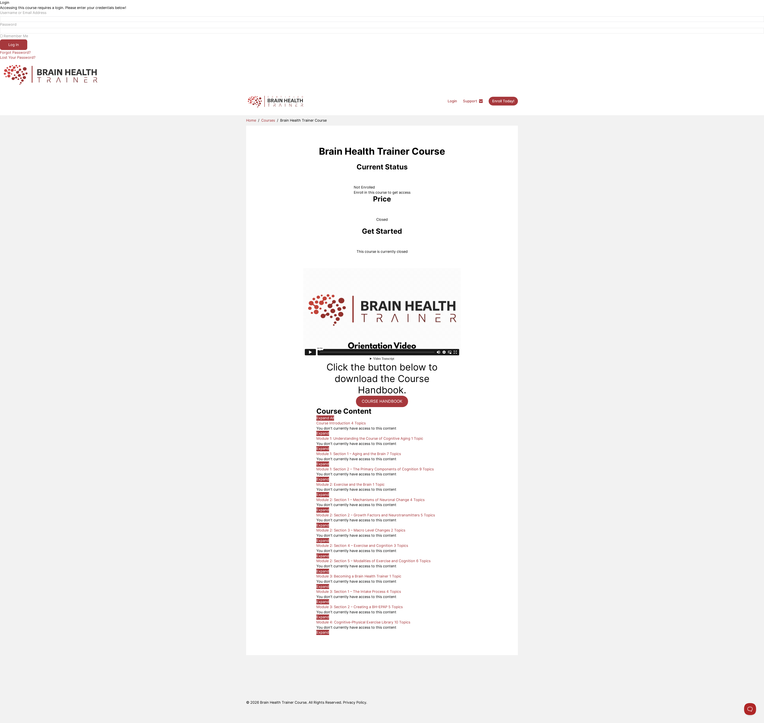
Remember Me (15, 36)
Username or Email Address (23, 13)
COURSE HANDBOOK (382, 401)
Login (452, 101)
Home (251, 120)
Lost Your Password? (17, 57)
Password (8, 24)
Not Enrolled (364, 187)
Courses (268, 120)
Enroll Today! (503, 101)
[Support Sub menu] (481, 101)
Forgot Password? (15, 52)
